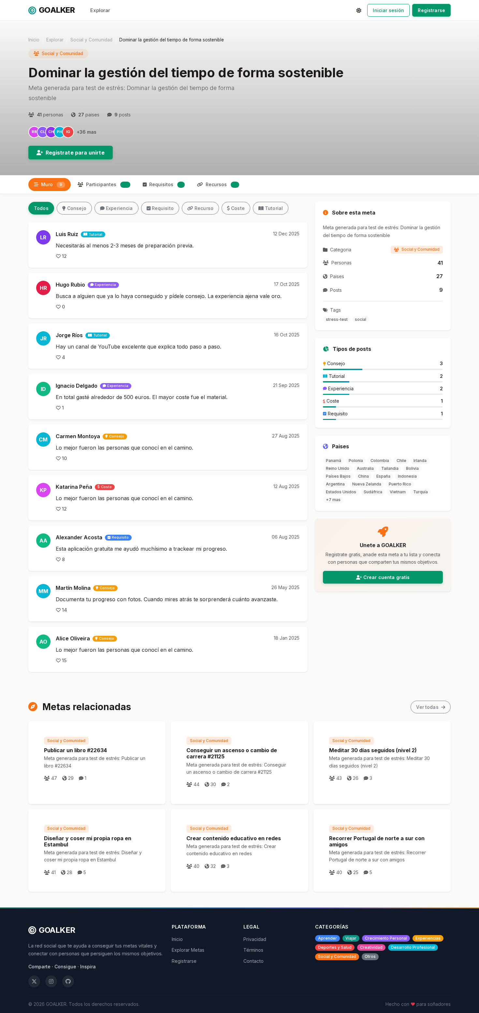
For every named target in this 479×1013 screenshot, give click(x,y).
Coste (238, 208)
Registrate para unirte (75, 152)
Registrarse (431, 10)
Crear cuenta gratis (386, 577)
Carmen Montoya (78, 436)
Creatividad (371, 947)
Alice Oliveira (73, 638)
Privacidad (254, 939)
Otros (370, 956)
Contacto (253, 961)
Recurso (204, 208)
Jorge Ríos (69, 335)
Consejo (76, 208)
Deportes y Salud (335, 947)
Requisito (163, 208)
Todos (41, 208)
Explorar (100, 10)
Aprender (327, 938)
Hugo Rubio (70, 284)
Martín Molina (73, 588)
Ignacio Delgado (76, 385)
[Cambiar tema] (359, 10)
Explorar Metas (188, 950)
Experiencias (428, 938)
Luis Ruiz (67, 234)
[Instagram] (51, 981)
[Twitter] (34, 981)
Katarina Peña (74, 487)
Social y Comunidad (91, 39)
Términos (253, 950)
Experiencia (119, 208)
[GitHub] (68, 981)
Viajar (350, 938)
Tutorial (274, 208)
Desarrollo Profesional (413, 947)
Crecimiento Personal (386, 938)
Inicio (33, 39)
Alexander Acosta (79, 537)
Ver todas (428, 707)
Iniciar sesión (388, 10)
